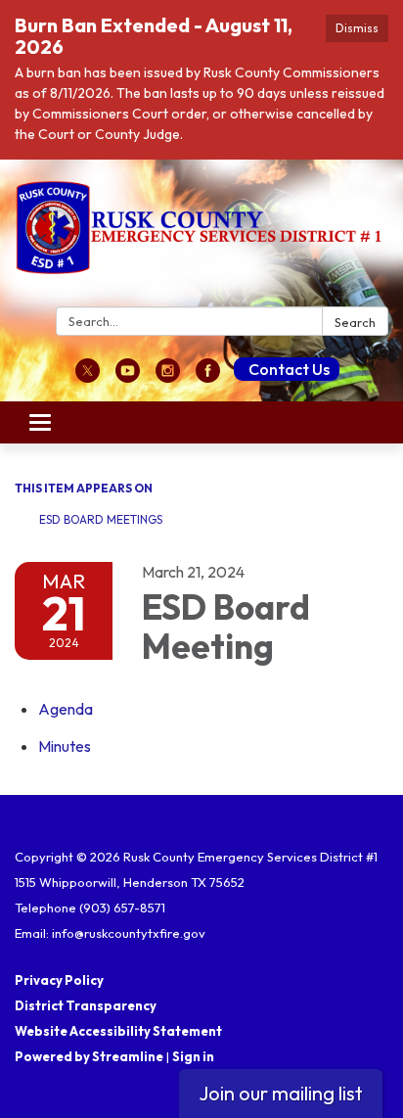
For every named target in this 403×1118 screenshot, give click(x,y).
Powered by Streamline (89, 1056)
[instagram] (168, 377)
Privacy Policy (59, 980)
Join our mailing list (281, 1093)
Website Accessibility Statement (118, 1031)
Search (355, 322)
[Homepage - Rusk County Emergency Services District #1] (201, 237)
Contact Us (289, 369)
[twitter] (87, 377)
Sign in (193, 1056)
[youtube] (127, 377)
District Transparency (86, 1005)
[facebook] (208, 377)
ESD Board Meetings (100, 519)
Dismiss (357, 28)
